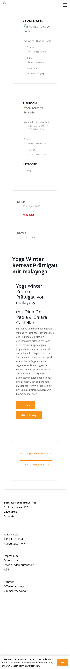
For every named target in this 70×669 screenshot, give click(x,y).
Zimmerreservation (16, 591)
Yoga (29, 170)
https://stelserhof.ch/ (37, 143)
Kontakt (9, 582)
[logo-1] (13, 5)
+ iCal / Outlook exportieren (36, 464)
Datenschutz (11, 560)
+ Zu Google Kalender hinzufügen (36, 453)
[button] (65, 5)
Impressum (11, 556)
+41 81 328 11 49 (37, 154)
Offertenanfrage (14, 586)
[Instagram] (8, 522)
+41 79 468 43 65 (37, 51)
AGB (6, 569)
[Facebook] (5, 522)
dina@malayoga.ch (37, 62)
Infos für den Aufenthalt (19, 565)
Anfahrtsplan (12, 534)
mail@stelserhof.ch (15, 543)
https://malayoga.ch (38, 73)
